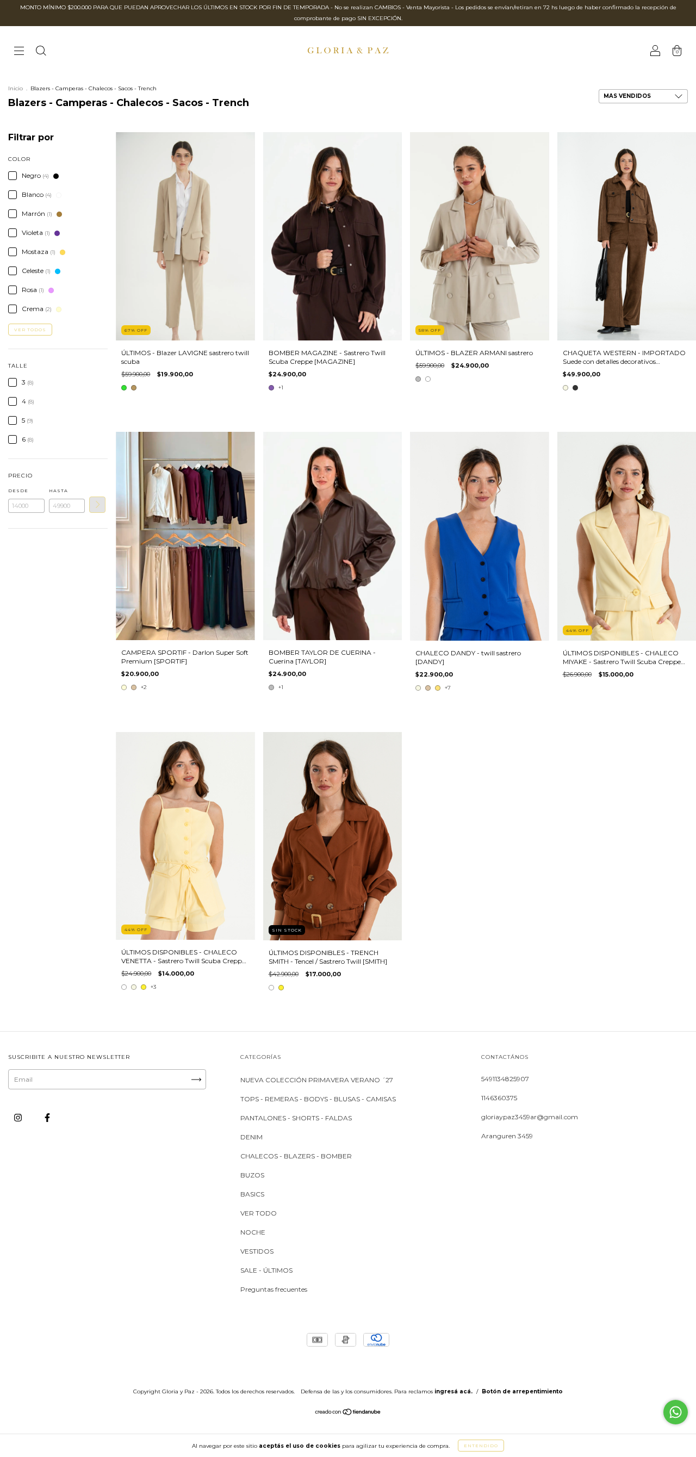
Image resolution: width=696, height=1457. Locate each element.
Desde (18, 490)
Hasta (58, 490)
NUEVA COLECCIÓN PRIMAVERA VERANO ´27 (316, 1080)
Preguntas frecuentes (273, 1289)
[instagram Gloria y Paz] (18, 1118)
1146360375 (499, 1098)
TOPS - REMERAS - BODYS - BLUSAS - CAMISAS (318, 1099)
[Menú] (19, 52)
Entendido (481, 1445)
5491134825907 (505, 1079)
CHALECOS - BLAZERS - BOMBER (296, 1156)
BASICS (252, 1194)
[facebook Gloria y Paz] (47, 1118)
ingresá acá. (453, 1391)
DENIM (251, 1137)
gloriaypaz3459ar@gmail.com (529, 1117)
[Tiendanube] (348, 1413)
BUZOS (252, 1175)
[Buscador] (40, 52)
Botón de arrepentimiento (522, 1391)
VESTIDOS (257, 1251)
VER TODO (258, 1213)
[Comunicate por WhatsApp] (675, 1412)
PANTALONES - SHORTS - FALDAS (296, 1118)
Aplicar (97, 505)
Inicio (15, 88)
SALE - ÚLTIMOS (266, 1270)
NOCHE (252, 1232)
